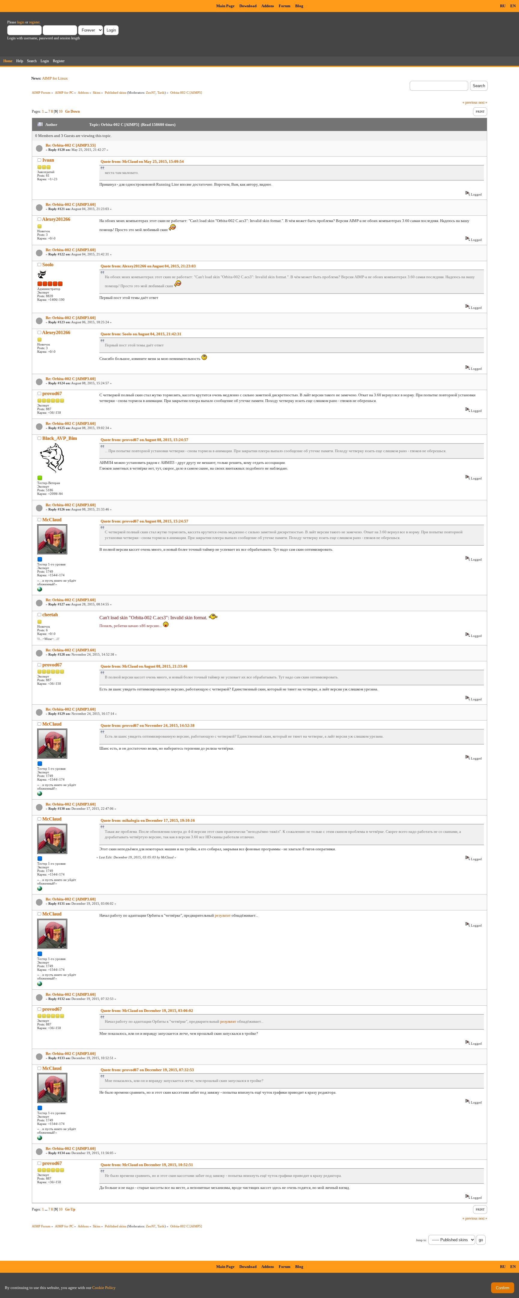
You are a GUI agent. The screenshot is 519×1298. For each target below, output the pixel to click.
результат (223, 915)
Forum (284, 6)
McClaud (52, 519)
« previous (470, 102)
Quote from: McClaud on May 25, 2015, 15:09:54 (142, 161)
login (20, 22)
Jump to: (421, 1240)
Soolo (47, 264)
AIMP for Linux (55, 78)
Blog (299, 6)
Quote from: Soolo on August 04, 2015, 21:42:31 (141, 334)
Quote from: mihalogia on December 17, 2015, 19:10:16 (148, 820)
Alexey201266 (56, 219)
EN (513, 6)
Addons (267, 6)
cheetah (50, 614)
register (34, 22)
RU (502, 6)
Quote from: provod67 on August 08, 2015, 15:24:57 (144, 439)
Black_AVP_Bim (59, 438)
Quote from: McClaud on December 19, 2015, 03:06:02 (147, 1010)
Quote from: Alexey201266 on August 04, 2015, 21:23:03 (148, 266)
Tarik (161, 92)
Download (247, 6)
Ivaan (48, 160)
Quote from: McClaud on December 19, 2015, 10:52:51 (147, 1164)
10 (60, 111)
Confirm (502, 1288)
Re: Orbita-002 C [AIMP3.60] (71, 204)
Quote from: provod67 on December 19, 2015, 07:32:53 (147, 1070)
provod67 (52, 393)
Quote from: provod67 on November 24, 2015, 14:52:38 (148, 725)
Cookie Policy (104, 1287)
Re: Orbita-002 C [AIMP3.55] (71, 145)
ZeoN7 (151, 92)
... (46, 111)
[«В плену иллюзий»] (39, 590)
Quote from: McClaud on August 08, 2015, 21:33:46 (144, 666)
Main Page (225, 6)
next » (482, 102)
